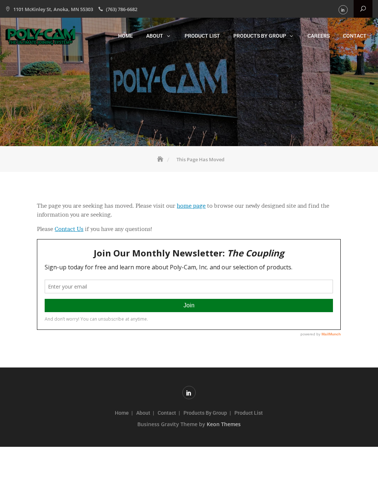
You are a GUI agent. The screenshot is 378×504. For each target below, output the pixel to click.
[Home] (161, 159)
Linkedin (343, 9)
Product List (202, 36)
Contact (355, 36)
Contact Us (69, 228)
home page (191, 205)
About (154, 36)
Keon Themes (224, 424)
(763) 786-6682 (121, 9)
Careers (318, 36)
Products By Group (259, 36)
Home (125, 36)
